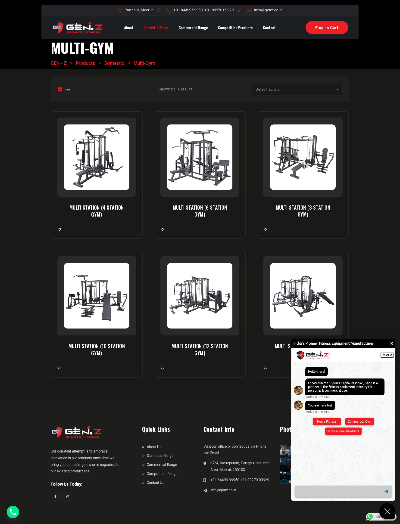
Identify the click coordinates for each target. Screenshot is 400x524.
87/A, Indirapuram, (225, 463)
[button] (60, 229)
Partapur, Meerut (139, 10)
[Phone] (13, 512)
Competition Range (162, 473)
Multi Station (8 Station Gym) (303, 211)
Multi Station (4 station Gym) (96, 211)
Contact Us (155, 483)
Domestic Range (160, 455)
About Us (154, 447)
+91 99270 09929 (219, 10)
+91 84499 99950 (188, 10)
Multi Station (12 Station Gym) (200, 349)
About (128, 28)
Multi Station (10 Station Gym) (97, 349)
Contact (269, 28)
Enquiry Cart (326, 27)
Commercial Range (193, 28)
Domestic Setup (156, 28)
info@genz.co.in (268, 10)
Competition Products (235, 28)
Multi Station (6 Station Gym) (200, 211)
